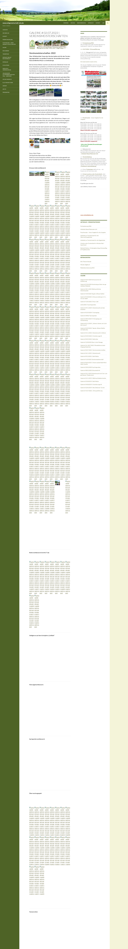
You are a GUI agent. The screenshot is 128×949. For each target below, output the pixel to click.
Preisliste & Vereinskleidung (7, 69)
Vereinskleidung (87, 157)
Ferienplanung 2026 (88, 43)
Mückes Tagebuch (85, 264)
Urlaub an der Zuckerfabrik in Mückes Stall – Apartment (9, 75)
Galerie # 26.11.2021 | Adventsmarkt (90, 353)
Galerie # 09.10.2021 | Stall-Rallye (89, 356)
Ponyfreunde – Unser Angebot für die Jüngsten (93, 232)
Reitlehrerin (6, 50)
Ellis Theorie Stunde (85, 261)
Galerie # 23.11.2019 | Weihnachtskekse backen (93, 378)
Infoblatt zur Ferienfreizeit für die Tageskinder (92, 240)
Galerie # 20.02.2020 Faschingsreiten (90, 367)
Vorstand (65, 22)
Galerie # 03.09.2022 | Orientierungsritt (91, 336)
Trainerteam (89, 169)
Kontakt (98, 22)
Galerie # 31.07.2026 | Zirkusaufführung (91, 390)
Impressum (91, 22)
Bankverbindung (81, 22)
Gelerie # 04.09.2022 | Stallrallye (89, 339)
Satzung (73, 22)
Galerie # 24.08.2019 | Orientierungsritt (91, 384)
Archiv (4, 89)
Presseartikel (6, 92)
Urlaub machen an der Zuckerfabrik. (93, 174)
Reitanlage (5, 62)
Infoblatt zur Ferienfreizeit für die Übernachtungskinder (89, 236)
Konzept (5, 36)
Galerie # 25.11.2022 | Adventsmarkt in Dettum (93, 333)
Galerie (4, 47)
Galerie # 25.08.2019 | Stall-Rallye (89, 381)
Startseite (5, 29)
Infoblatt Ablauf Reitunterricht (88, 229)
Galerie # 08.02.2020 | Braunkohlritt (90, 370)
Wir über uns (6, 33)
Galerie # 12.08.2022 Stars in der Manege (91, 342)
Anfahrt (5, 85)
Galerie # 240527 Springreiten (88, 315)
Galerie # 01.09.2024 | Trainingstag (89, 312)
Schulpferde (6, 65)
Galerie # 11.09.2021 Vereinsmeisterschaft (91, 359)
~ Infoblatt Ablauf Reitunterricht (89, 153)
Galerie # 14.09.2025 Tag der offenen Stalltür (92, 293)
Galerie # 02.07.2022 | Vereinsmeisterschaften (92, 350)
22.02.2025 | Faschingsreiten (88, 304)
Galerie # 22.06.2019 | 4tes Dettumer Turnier (92, 387)
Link (103, 22)
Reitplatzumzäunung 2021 (87, 268)
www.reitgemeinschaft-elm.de (13, 23)
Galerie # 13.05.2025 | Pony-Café (89, 301)
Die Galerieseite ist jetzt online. (88, 61)
